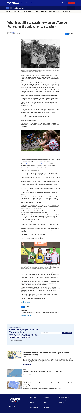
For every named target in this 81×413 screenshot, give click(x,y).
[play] (8, 8)
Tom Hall (24, 356)
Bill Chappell (13, 32)
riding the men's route (30, 283)
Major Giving (32, 402)
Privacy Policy (46, 407)
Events (42, 11)
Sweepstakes (32, 410)
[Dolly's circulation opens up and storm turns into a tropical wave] (14, 373)
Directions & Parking (62, 400)
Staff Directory (47, 400)
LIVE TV (66, 2)
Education (36, 11)
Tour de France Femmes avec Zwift (34, 163)
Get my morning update (66, 332)
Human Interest (25, 381)
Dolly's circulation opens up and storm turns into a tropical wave (43, 371)
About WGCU (46, 397)
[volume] (11, 8)
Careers (45, 402)
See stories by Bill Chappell (27, 315)
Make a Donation (33, 397)
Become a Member (33, 400)
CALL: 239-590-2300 (48, 410)
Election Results (66, 11)
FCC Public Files (47, 405)
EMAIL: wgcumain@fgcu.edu (64, 397)
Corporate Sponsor (33, 405)
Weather (25, 11)
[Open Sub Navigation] (16, 11)
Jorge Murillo (25, 386)
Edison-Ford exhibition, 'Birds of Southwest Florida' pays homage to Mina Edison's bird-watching (46, 354)
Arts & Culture (25, 351)
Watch (19, 11)
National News (27, 302)
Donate (72, 2)
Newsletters (61, 405)
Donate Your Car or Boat (34, 407)
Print (72, 33)
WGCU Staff (25, 373)
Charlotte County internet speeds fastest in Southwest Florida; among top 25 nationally (47, 384)
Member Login (56, 11)
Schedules (8, 11)
